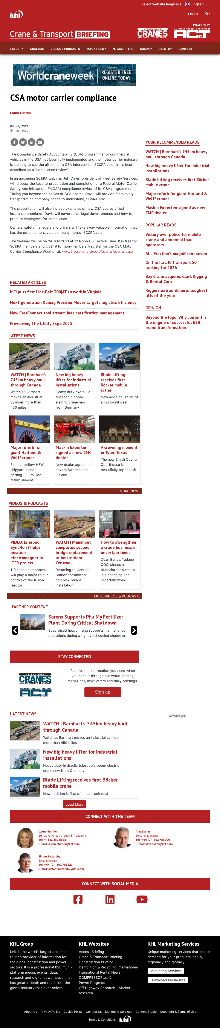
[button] (134, 636)
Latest (15, 49)
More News (130, 491)
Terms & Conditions (102, 1019)
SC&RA (145, 49)
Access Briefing (91, 952)
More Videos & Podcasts (117, 596)
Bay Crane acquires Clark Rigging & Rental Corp (176, 279)
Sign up (102, 703)
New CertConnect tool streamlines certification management (67, 313)
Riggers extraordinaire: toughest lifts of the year (176, 293)
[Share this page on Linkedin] (31, 142)
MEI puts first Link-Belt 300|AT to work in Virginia (56, 292)
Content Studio (146, 1011)
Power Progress (92, 982)
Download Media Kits (167, 980)
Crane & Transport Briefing (100, 957)
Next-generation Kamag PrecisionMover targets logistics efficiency (73, 302)
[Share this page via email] (40, 142)
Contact (186, 49)
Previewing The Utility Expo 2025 (41, 323)
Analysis (37, 49)
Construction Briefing (96, 962)
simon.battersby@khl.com (66, 880)
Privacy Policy (50, 1011)
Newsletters (123, 49)
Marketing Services (166, 971)
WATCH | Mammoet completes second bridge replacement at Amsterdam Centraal (74, 552)
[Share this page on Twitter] (23, 142)
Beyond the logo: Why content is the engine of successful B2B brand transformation (175, 322)
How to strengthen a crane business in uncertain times (119, 547)
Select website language (161, 4)
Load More (74, 816)
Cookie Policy (73, 1011)
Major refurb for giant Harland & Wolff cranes (26, 452)
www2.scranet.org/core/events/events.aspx (97, 251)
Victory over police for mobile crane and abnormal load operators (173, 240)
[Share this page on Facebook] (14, 142)
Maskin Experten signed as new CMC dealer (73, 452)
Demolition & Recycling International (108, 967)
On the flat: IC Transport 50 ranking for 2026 (171, 265)
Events (164, 49)
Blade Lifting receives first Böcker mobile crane (114, 382)
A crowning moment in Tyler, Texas (119, 450)
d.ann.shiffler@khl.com (64, 855)
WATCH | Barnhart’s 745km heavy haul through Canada (28, 380)
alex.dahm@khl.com (159, 855)
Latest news (22, 336)
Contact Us (94, 1011)
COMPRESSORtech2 (95, 977)
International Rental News (99, 972)
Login (193, 14)
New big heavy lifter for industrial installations (73, 380)
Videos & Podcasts (65, 49)
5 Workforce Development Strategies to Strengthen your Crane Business (88, 622)
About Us (30, 1011)
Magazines (95, 49)
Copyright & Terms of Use (178, 1011)
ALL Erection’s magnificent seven (176, 253)
